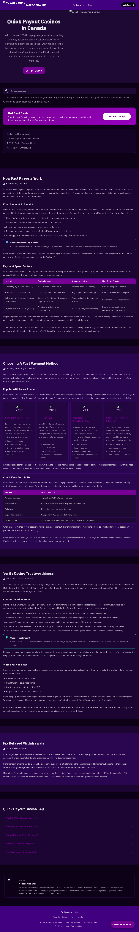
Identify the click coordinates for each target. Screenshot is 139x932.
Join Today (127, 5)
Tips (90, 5)
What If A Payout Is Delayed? (20, 843)
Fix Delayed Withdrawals (20, 147)
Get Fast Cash (33, 70)
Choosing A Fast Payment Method (24, 138)
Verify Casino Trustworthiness (22, 143)
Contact (65, 917)
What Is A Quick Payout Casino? (21, 817)
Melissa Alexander (28, 883)
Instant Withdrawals (121, 924)
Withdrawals (78, 5)
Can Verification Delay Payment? (22, 835)
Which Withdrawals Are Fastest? (22, 826)
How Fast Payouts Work (19, 134)
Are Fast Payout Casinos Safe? (21, 852)
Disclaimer (82, 917)
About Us (56, 917)
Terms (73, 917)
